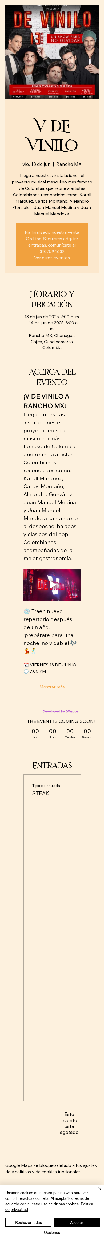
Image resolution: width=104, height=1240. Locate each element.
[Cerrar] (96, 1192)
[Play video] (52, 585)
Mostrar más (52, 686)
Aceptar (76, 1222)
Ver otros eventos (52, 257)
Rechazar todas (28, 1222)
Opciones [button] (52, 1232)
